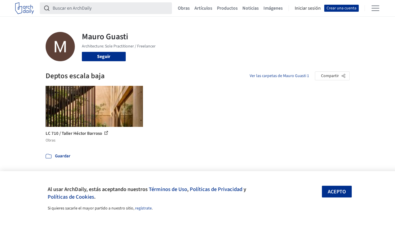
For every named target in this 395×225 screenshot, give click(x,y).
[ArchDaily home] (24, 8)
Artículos (203, 8)
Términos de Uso (168, 189)
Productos (227, 8)
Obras (184, 8)
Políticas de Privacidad (216, 189)
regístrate (143, 208)
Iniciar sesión (308, 8)
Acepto (337, 191)
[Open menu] (375, 8)
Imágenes (273, 8)
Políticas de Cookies (71, 197)
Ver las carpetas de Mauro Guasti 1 (279, 76)
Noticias (250, 8)
